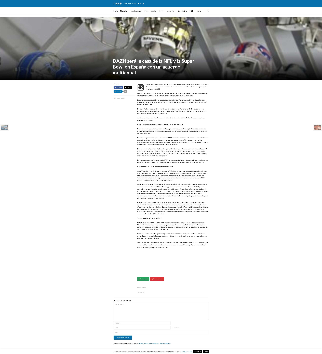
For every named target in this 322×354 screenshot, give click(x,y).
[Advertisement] (172, 262)
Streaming (182, 11)
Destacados (136, 11)
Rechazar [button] (206, 351)
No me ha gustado (158, 279)
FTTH (161, 11)
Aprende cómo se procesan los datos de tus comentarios (154, 343)
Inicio (115, 11)
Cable (153, 11)
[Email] (125, 91)
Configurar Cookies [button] (187, 351)
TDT (191, 11)
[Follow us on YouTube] (143, 3)
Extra (198, 11)
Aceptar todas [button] (197, 351)
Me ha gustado (144, 279)
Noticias (124, 11)
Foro (146, 11)
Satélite (170, 11)
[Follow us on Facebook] (139, 3)
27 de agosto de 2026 (130, 3)
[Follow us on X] (141, 3)
